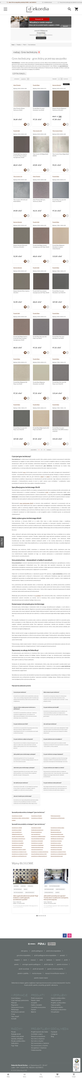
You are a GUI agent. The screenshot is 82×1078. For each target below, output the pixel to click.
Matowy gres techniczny (17, 847)
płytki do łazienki (38, 969)
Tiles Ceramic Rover (57, 130)
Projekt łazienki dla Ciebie (39, 1032)
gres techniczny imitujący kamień (57, 836)
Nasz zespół (15, 1016)
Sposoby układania (17, 1039)
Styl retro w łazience (38, 1039)
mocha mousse (36, 973)
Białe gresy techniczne (55, 830)
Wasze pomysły (56, 1000)
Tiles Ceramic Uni (17, 176)
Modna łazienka (36, 1050)
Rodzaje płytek (16, 1034)
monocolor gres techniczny (37, 849)
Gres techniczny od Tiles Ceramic (58, 818)
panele (16, 964)
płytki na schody (24, 969)
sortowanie (16, 78)
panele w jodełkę (23, 973)
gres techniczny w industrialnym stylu (58, 854)
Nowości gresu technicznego (37, 847)
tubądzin (17, 960)
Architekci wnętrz (37, 1034)
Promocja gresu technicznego (57, 834)
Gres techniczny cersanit (17, 815)
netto (41, 960)
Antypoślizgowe (49, 889)
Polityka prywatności (18, 1012)
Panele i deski (35, 1000)
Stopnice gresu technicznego (57, 856)
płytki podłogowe (37, 951)
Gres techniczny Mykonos (36, 818)
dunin (25, 960)
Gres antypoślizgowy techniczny (38, 838)
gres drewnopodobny (24, 955)
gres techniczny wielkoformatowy (38, 836)
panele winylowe (62, 964)
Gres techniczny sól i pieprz (56, 847)
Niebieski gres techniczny (17, 834)
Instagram (54, 1034)
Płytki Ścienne (17, 889)
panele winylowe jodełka (55, 969)
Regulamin (14, 1005)
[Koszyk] (76, 9)
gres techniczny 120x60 (17, 827)
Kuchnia (16, 886)
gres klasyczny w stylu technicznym (19, 856)
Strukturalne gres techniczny (37, 830)
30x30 (42, 476)
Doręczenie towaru (17, 1007)
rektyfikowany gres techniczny (57, 838)
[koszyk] (25, 124)
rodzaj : (25, 52)
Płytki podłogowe (54, 886)
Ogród (57, 892)
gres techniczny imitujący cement (19, 849)
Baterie (33, 1012)
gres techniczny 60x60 (16, 830)
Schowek (57, 1076)
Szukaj (41, 1076)
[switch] (76, 1070)
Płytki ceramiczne (37, 998)
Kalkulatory (15, 1043)
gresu (24, 472)
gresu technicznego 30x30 (26, 503)
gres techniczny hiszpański (56, 849)
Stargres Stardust (56, 85)
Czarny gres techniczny (17, 832)
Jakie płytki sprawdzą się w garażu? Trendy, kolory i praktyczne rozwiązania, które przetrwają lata (56, 897)
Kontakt (13, 1019)
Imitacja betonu (49, 892)
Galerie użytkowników (58, 998)
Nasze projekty (56, 1005)
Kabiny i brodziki (36, 1005)
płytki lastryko (48, 964)
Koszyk (74, 1076)
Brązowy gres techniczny (36, 832)
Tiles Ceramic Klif (37, 130)
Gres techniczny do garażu (17, 845)
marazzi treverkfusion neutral (54, 973)
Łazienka (23, 886)
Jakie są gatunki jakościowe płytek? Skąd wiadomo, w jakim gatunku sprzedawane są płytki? (25, 897)
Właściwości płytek (17, 1036)
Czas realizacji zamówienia (20, 1000)
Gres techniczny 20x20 (36, 827)
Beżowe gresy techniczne (56, 832)
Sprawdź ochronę (41, 37)
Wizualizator (55, 1012)
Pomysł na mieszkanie (38, 1036)
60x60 (48, 476)
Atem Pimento (17, 85)
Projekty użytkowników (58, 1003)
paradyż (62, 955)
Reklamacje (15, 1009)
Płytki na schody (18, 892)
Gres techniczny (29, 892)
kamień (58, 960)
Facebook (54, 1032)
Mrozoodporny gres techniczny (18, 838)
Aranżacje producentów (58, 1009)
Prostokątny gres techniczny (57, 845)
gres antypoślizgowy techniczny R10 (39, 854)
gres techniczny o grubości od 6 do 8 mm (39, 851)
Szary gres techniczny (35, 834)
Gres (46, 886)
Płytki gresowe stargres (55, 815)
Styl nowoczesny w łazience (40, 1043)
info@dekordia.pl (35, 2)
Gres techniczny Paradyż (36, 815)
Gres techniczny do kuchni (17, 840)
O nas (13, 1014)
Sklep (8, 1076)
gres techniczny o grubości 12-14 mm (19, 854)
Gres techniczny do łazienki (37, 840)
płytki (46, 492)
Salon (25, 889)
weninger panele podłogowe (31, 964)
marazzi (33, 960)
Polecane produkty (57, 1007)
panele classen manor (41, 978)
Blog (52, 1036)
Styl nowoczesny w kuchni (39, 1045)
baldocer (49, 960)
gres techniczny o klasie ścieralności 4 (39, 856)
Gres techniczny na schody (37, 843)
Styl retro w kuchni (37, 1041)
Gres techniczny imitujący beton (57, 827)
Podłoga (30, 886)
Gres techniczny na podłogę (18, 843)
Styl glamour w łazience (38, 1048)
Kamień (33, 1009)
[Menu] (5, 9)
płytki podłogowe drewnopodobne (45, 955)
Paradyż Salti (16, 130)
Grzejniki (34, 1003)
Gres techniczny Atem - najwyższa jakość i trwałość (20, 819)
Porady (13, 1032)
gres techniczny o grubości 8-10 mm (58, 851)
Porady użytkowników (18, 1041)
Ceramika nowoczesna (38, 1007)
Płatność (14, 1003)
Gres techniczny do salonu (56, 840)
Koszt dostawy (16, 998)
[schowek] (28, 124)
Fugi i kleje (14, 1045)
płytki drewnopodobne (53, 951)
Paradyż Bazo (36, 85)
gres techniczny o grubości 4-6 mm (19, 851)
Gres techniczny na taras (56, 843)
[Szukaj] (69, 9)
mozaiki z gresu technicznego (18, 836)
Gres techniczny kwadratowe (37, 845)
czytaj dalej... (19, 73)
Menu (24, 1076)
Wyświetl (54, 78)
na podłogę (38, 595)
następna (49, 449)
